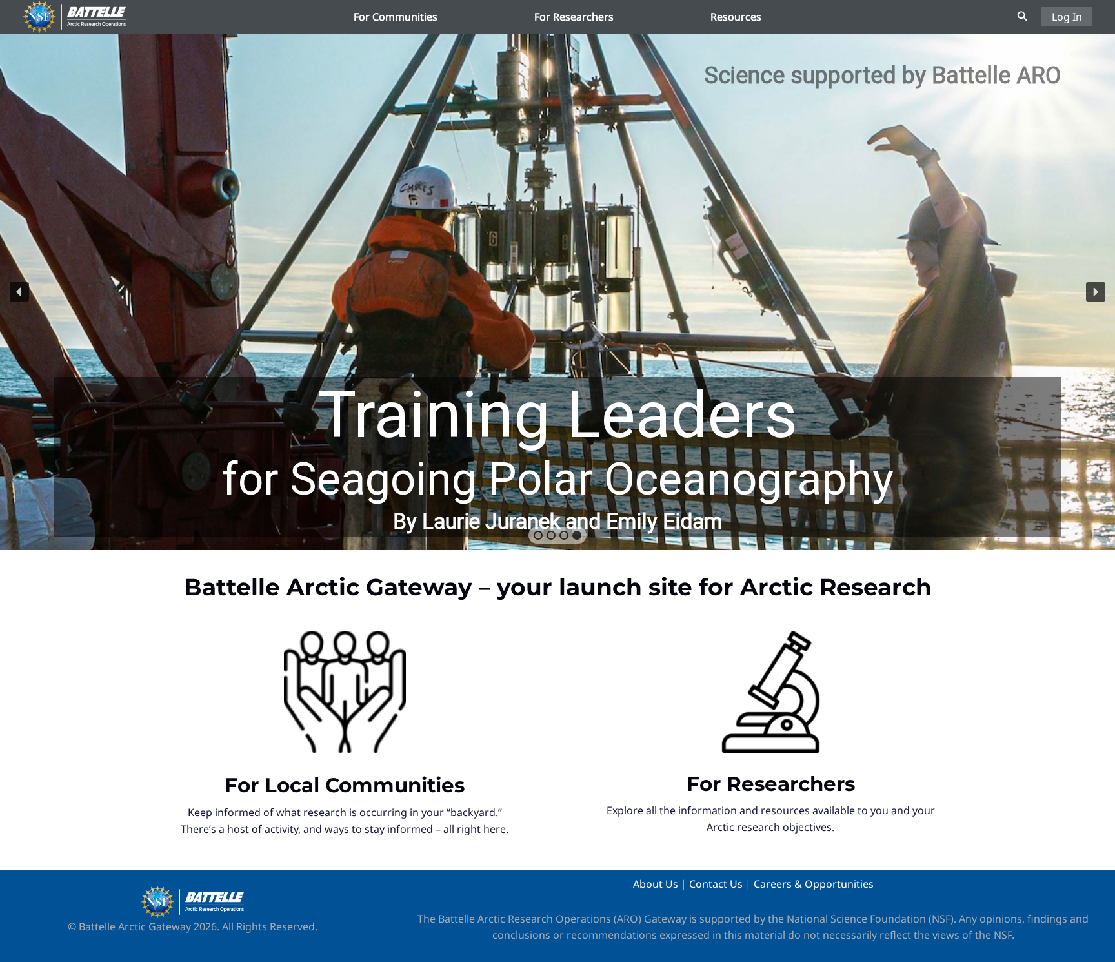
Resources (735, 17)
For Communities (395, 17)
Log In (1067, 17)
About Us (655, 884)
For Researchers (574, 17)
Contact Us (716, 884)
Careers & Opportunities (814, 884)
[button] (1023, 16)
